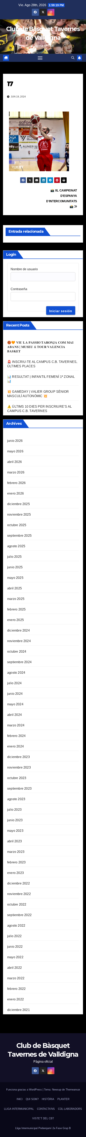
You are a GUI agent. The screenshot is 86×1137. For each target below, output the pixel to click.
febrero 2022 (16, 988)
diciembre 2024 (18, 630)
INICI (20, 1099)
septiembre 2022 (19, 915)
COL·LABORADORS (70, 1108)
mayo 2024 (15, 704)
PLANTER (63, 1099)
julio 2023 (14, 809)
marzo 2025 (15, 599)
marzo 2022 (15, 978)
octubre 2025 (16, 525)
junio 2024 (15, 693)
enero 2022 (15, 999)
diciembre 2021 (18, 1010)
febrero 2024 (16, 736)
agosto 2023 (16, 799)
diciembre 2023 (18, 757)
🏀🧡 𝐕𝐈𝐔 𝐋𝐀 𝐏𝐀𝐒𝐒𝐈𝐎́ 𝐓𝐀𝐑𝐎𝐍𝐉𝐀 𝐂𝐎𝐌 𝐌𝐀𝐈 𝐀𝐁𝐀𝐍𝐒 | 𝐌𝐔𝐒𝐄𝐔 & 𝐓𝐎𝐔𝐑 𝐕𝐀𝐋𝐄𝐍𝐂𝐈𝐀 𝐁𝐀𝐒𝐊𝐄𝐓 (40, 347)
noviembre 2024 (19, 641)
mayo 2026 (15, 451)
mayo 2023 (15, 830)
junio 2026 (15, 440)
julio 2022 (14, 936)
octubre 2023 (16, 778)
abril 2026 (14, 462)
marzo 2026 (15, 472)
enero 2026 (15, 493)
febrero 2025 (16, 609)
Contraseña (19, 289)
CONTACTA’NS (46, 1108)
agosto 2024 (16, 672)
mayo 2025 (15, 577)
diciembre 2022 (18, 883)
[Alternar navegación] (40, 58)
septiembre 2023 (19, 788)
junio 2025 (15, 567)
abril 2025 (14, 588)
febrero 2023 (16, 862)
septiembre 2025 (19, 535)
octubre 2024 (16, 651)
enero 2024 (15, 746)
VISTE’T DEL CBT (43, 1118)
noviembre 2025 (19, 514)
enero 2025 (15, 620)
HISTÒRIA (48, 1099)
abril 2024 (14, 714)
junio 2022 (15, 946)
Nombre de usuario (24, 269)
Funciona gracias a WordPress (24, 1089)
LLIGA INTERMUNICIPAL (19, 1108)
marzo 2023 (15, 851)
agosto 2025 (16, 546)
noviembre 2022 (19, 894)
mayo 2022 (15, 957)
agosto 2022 (16, 925)
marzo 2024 (15, 725)
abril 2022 (14, 967)
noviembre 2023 (19, 767)
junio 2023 (15, 820)
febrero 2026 (16, 483)
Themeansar (73, 1089)
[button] (72, 57)
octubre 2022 (16, 904)
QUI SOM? (32, 1099)
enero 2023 (15, 873)
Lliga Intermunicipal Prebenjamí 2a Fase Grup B (43, 1128)
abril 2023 (14, 841)
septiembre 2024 (19, 662)
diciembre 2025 (18, 504)
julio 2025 (14, 556)
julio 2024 (14, 683)
